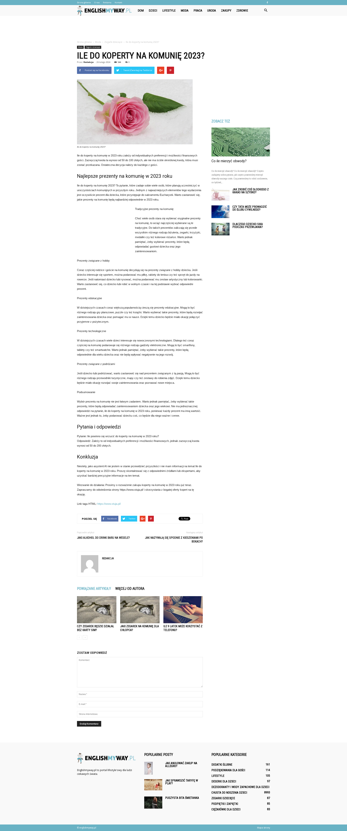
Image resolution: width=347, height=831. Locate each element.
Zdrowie (242, 10)
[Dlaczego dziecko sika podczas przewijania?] (220, 229)
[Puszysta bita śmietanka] (153, 802)
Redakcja (88, 62)
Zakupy (226, 10)
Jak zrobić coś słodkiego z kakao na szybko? (250, 191)
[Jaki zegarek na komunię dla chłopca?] (140, 609)
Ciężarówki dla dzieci (225, 809)
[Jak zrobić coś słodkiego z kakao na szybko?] (220, 194)
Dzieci (153, 10)
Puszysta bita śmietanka (182, 798)
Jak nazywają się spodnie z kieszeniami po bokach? (174, 539)
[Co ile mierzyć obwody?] (240, 142)
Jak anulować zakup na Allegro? (181, 764)
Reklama (107, 2)
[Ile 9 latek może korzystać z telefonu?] (183, 609)
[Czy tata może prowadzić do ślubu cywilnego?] (220, 211)
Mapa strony (263, 827)
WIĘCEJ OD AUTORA (129, 588)
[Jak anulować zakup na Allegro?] (148, 768)
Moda (185, 10)
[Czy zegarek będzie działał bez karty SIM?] (96, 609)
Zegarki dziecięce (93, 47)
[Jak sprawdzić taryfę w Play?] (153, 784)
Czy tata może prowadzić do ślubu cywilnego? (249, 208)
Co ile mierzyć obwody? (229, 161)
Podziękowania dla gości (228, 770)
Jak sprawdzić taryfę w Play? (181, 782)
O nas (97, 2)
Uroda (211, 10)
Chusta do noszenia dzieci (229, 792)
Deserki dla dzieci (223, 781)
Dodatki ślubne (221, 764)
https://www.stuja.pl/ (109, 503)
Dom (141, 10)
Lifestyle (169, 10)
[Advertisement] (173, 28)
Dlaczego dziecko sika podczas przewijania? (247, 225)
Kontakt (118, 2)
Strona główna (84, 2)
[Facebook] (267, 2)
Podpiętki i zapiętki (224, 804)
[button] (265, 10)
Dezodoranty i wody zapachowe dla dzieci (240, 787)
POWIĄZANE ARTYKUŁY (94, 588)
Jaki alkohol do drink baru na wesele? (103, 537)
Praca (198, 10)
